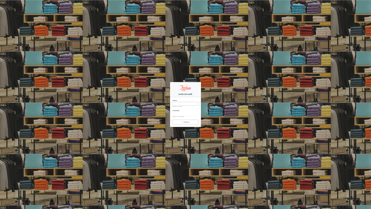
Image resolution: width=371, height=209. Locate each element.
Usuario (174, 100)
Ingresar (186, 122)
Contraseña (175, 110)
